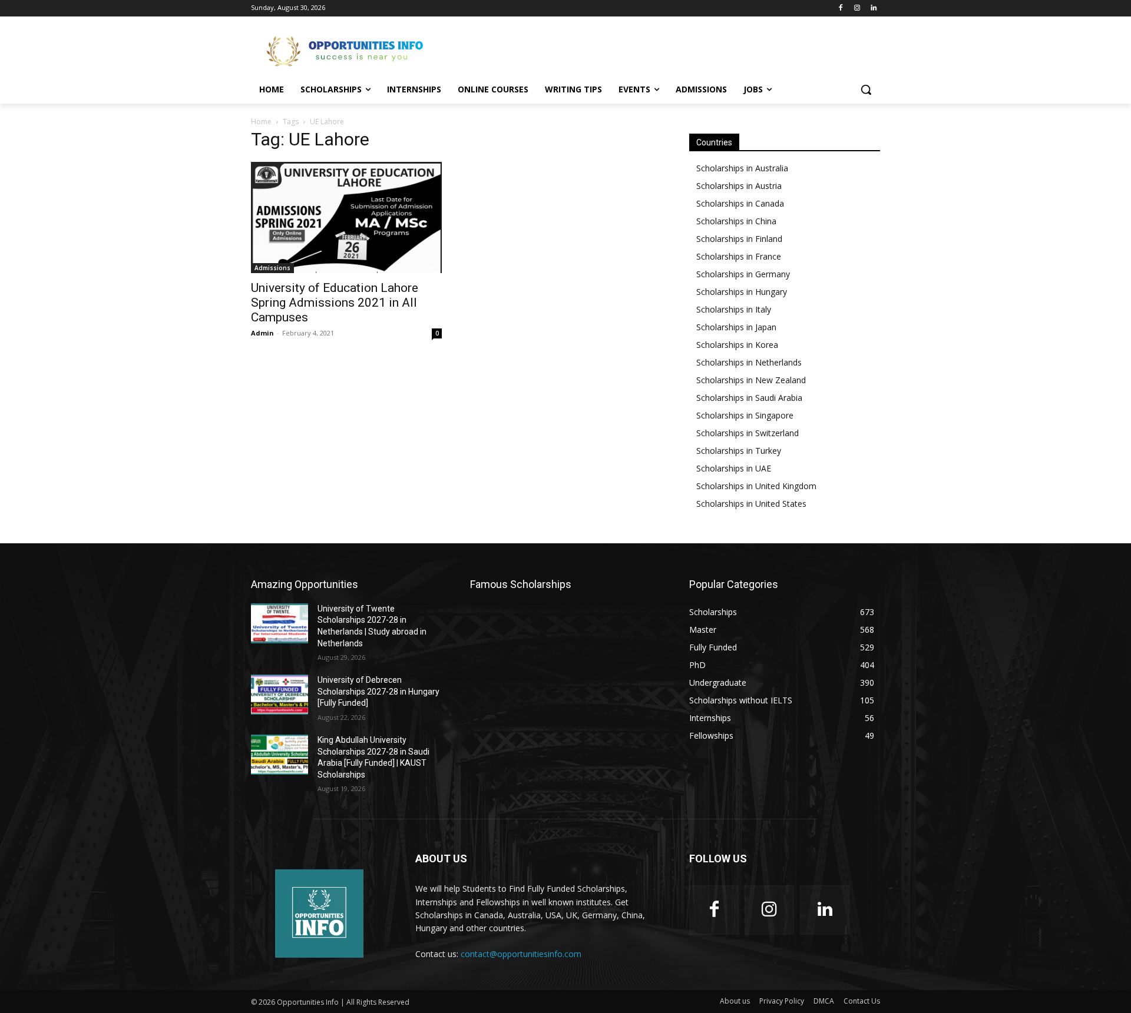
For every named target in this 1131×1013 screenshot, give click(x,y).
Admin (262, 332)
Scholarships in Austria (739, 185)
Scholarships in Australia (742, 168)
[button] (866, 89)
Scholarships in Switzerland (747, 433)
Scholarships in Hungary (741, 291)
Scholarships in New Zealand (751, 380)
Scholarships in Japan (736, 327)
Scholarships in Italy (733, 309)
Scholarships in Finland (739, 238)
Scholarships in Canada (740, 203)
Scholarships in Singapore (744, 415)
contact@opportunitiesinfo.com (521, 953)
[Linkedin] (873, 8)
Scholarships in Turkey (738, 450)
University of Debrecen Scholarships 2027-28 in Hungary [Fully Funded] (378, 691)
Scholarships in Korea (737, 344)
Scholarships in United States (751, 503)
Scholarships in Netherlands (749, 362)
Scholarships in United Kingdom (756, 485)
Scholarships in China (736, 221)
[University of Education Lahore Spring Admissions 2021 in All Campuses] (346, 217)
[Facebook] (841, 8)
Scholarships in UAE (733, 468)
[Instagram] (857, 8)
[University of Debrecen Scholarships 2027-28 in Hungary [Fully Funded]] (279, 695)
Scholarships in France (738, 256)
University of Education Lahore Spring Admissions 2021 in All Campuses (334, 302)
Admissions (272, 268)
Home (261, 122)
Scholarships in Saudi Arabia (749, 397)
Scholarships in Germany (743, 274)
